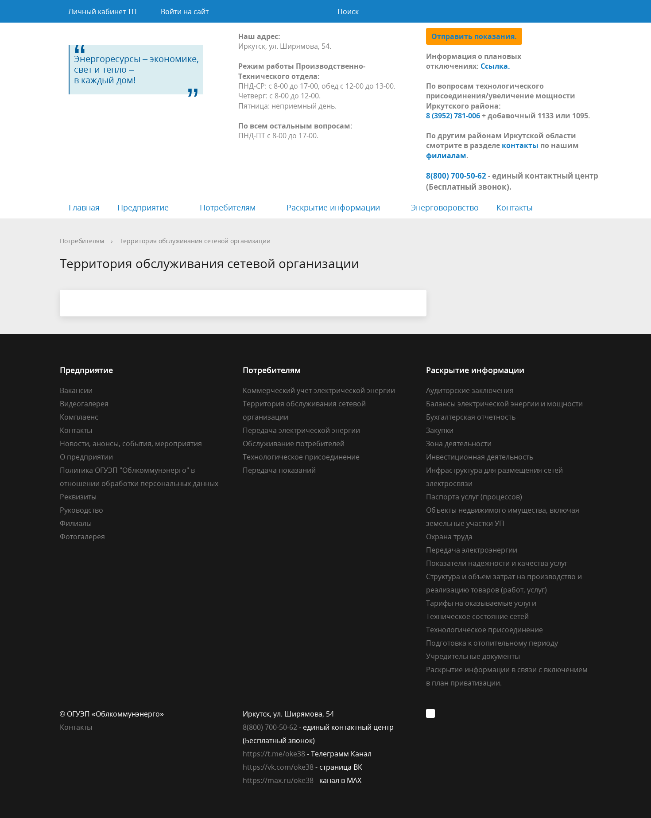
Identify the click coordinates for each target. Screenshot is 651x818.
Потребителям (228, 207)
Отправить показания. (474, 36)
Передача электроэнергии (471, 550)
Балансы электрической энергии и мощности (504, 404)
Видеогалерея (84, 404)
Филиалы (76, 523)
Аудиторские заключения (470, 390)
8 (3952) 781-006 (453, 116)
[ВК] (432, 714)
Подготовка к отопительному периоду (492, 643)
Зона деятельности (459, 443)
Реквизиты (78, 497)
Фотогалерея (82, 536)
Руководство (81, 510)
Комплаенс (79, 417)
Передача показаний (279, 470)
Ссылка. (495, 66)
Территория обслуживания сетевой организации (195, 241)
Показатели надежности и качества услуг (497, 563)
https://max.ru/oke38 (278, 780)
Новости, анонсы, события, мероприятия (131, 443)
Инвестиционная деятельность (479, 457)
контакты (520, 145)
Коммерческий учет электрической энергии (319, 390)
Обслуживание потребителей (294, 443)
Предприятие (143, 207)
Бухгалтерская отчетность (470, 417)
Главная (84, 207)
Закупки (439, 430)
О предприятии (86, 457)
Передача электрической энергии (301, 430)
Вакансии (76, 390)
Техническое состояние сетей (477, 616)
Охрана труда (449, 536)
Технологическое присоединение (301, 457)
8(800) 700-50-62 (270, 727)
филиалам (446, 155)
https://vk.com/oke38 (278, 767)
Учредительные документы (473, 656)
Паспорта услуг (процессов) (474, 497)
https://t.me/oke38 (274, 754)
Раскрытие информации (333, 207)
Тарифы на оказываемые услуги (481, 603)
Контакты (514, 207)
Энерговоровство (445, 207)
